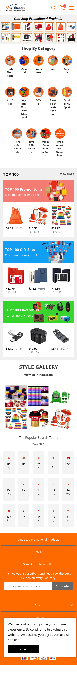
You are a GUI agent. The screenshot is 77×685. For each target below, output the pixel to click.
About (38, 605)
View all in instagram (38, 375)
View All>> (38, 443)
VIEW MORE (67, 174)
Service (38, 552)
